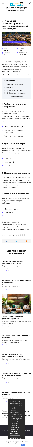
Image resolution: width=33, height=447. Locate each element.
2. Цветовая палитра (14, 90)
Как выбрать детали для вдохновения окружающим (12, 355)
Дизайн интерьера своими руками (16, 8)
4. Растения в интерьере (16, 96)
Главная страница (7, 17)
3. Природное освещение (16, 93)
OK (23, 444)
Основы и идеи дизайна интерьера (14, 42)
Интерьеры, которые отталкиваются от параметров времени (16, 374)
